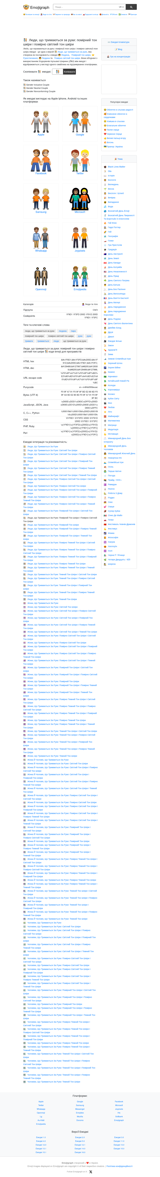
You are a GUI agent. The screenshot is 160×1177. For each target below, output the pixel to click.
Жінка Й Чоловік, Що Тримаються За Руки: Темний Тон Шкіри (55, 918)
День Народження (115, 306)
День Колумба (113, 266)
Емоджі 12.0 (41, 1144)
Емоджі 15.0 (119, 1148)
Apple (41, 134)
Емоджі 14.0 (80, 1148)
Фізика (109, 532)
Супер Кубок (112, 510)
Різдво (109, 497)
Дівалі (109, 336)
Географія (111, 236)
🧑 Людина (63, 54)
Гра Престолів (113, 244)
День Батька (112, 284)
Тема (119, 158)
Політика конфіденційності (119, 1166)
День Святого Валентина (118, 323)
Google (80, 134)
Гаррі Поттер (112, 227)
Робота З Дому (113, 493)
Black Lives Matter (114, 166)
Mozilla (80, 1116)
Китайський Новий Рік (116, 380)
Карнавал (110, 376)
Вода (108, 206)
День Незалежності (115, 271)
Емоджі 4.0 (41, 1141)
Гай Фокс (110, 222)
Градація (110, 249)
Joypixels (80, 250)
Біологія (110, 179)
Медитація (111, 429)
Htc (119, 1112)
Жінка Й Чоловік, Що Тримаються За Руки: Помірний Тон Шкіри (56, 841)
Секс (108, 501)
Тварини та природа (61, 14)
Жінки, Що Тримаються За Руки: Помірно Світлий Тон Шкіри (54, 642)
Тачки (108, 519)
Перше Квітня (112, 471)
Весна (109, 188)
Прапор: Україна (113, 146)
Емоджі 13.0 (119, 1144)
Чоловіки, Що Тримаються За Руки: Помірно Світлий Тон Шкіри (56, 965)
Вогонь (109, 142)
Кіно (108, 402)
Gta (107, 170)
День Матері (112, 302)
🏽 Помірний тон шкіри (81, 54)
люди (56, 340)
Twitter (80, 173)
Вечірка (109, 197)
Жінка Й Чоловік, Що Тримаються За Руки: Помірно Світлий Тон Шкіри (60, 802)
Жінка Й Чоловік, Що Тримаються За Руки (46, 759)
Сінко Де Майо (113, 515)
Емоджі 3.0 (119, 1137)
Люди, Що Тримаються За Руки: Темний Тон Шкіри (50, 599)
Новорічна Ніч (113, 457)
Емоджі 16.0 (80, 1152)
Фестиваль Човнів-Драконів (119, 524)
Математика (112, 420)
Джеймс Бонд (112, 327)
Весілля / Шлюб (114, 193)
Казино (109, 371)
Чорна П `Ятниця (114, 554)
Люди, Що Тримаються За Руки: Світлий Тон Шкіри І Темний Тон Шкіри (60, 475)
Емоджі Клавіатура (119, 41)
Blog (119, 49)
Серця (109, 506)
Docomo (80, 1120)
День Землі (111, 258)
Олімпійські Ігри (113, 462)
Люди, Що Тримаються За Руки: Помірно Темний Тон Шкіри (54, 563)
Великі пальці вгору (115, 137)
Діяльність (104, 14)
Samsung (41, 212)
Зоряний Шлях (113, 363)
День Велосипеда (114, 293)
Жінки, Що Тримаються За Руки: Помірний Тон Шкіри (51, 681)
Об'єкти (113, 14)
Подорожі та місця (90, 14)
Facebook (41, 173)
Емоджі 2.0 (80, 1137)
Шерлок (110, 563)
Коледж (109, 385)
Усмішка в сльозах (114, 121)
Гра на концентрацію (119, 56)
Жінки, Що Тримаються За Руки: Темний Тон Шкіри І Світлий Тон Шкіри (60, 730)
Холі (108, 550)
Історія (109, 175)
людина (63, 330)
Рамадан (110, 484)
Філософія (111, 537)
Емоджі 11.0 (119, 1141)
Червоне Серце (113, 133)
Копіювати (69, 71)
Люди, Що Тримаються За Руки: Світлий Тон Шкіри (50, 450)
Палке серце (111, 129)
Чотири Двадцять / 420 (117, 559)
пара (73, 330)
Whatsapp (41, 250)
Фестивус (110, 528)
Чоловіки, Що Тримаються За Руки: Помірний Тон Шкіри (52, 1003)
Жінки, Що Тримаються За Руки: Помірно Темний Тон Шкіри (54, 720)
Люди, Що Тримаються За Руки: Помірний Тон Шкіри (51, 524)
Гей (107, 231)
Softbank (119, 1116)
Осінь (108, 466)
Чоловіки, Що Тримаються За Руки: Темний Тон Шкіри (51, 1081)
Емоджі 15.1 (41, 1152)
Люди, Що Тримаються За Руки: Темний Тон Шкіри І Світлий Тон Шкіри (60, 574)
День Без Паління (114, 289)
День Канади (112, 262)
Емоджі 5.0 (80, 1141)
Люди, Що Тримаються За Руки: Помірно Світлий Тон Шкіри (54, 485)
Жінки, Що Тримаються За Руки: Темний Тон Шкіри (50, 755)
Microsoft (80, 212)
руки (89, 335)
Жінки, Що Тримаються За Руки (40, 602)
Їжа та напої (76, 14)
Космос (109, 393)
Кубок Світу (111, 398)
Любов (109, 407)
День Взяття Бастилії (116, 297)
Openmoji (40, 289)
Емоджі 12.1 (80, 1144)
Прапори (132, 14)
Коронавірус (112, 389)
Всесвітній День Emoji (116, 210)
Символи (123, 14)
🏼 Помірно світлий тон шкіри (67, 57)
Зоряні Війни (112, 367)
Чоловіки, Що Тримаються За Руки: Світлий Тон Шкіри (52, 926)
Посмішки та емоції (31, 14)
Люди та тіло (46, 14)
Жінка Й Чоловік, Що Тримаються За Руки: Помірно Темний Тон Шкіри (59, 879)
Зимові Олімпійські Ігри (117, 358)
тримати (29, 340)
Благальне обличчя (115, 125)
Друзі (108, 332)
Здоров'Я (110, 349)
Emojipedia (80, 289)
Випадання (111, 201)
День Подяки (112, 318)
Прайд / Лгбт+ (113, 479)
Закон (109, 345)
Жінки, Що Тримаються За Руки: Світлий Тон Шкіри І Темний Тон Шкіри (60, 631)
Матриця (110, 424)
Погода (109, 475)
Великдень (111, 184)
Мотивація (111, 433)
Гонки (108, 240)
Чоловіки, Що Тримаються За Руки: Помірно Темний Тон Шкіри (56, 1042)
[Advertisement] (80, 28)
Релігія (109, 488)
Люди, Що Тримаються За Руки (40, 446)
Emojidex (80, 1112)
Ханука (109, 541)
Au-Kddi (41, 1120)
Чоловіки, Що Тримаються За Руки (42, 922)
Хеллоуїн (110, 546)
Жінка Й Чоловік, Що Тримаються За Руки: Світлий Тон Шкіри (55, 763)
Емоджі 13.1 (41, 1148)
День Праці (111, 275)
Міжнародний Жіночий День (119, 453)
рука (80, 335)
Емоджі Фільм (113, 340)
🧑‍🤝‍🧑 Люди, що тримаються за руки (70, 51)
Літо (108, 411)
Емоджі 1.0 (41, 1137)
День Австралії (113, 253)
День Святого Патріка (116, 280)
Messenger (80, 1109)
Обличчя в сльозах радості (118, 109)
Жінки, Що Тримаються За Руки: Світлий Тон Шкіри (50, 606)
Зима (108, 354)
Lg (41, 1116)
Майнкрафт (111, 416)
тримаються (43, 340)
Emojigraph (39, 7)
